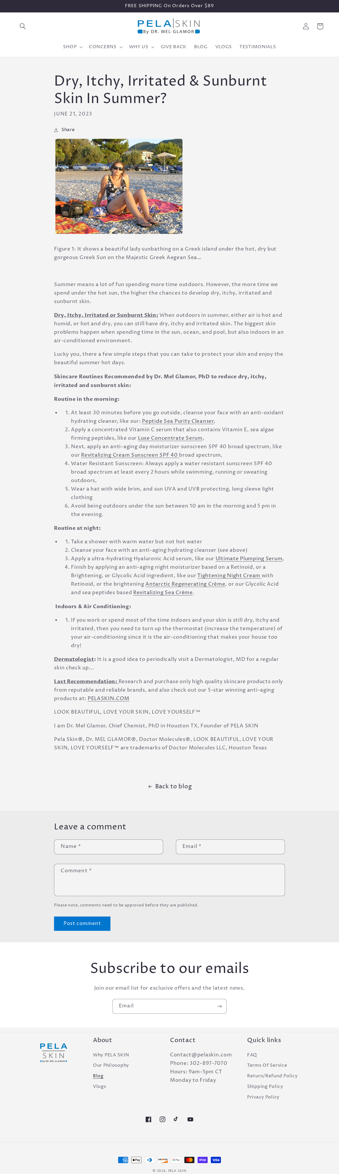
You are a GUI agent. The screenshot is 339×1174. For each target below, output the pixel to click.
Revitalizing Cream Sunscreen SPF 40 (130, 455)
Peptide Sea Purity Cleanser (178, 421)
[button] (23, 26)
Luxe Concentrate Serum (170, 438)
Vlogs (99, 1087)
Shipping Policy (265, 1087)
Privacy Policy (263, 1097)
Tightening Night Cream (229, 575)
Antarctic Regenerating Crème (185, 584)
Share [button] (68, 130)
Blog (98, 1076)
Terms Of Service (267, 1065)
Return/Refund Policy (272, 1076)
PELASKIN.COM (109, 698)
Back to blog (173, 786)
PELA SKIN (177, 1171)
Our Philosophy (111, 1065)
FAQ (252, 1055)
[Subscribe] (219, 1006)
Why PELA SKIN (111, 1055)
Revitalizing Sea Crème (163, 592)
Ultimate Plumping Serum (249, 558)
